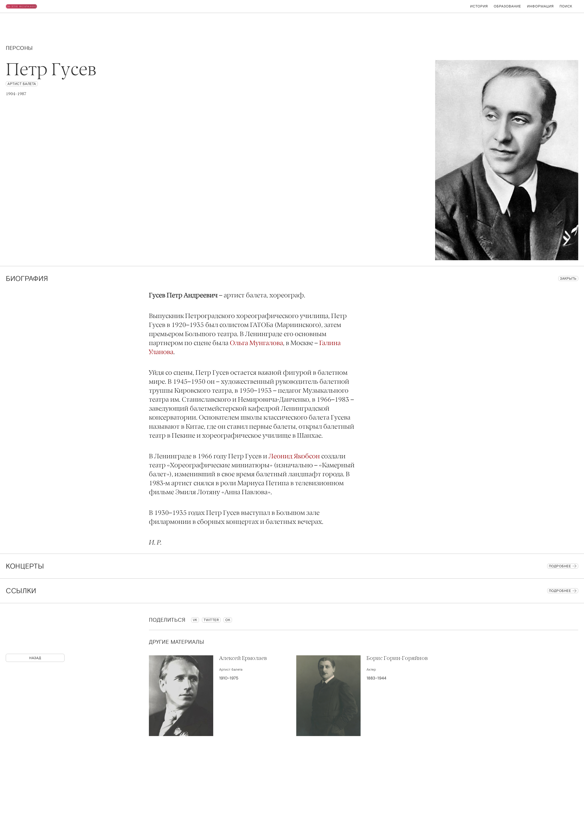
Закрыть (568, 278)
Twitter (211, 620)
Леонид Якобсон (294, 456)
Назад (35, 658)
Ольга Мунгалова (256, 343)
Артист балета (21, 84)
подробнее (560, 591)
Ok (227, 620)
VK (195, 620)
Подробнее (560, 566)
